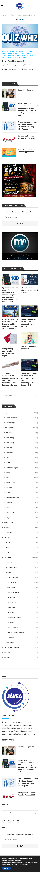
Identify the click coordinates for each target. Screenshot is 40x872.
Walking (23, 637)
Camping (23, 597)
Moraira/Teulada (22, 498)
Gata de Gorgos (22, 468)
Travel (22, 552)
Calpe (22, 458)
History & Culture (23, 617)
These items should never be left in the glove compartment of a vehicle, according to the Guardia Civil (29, 379)
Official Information (21, 647)
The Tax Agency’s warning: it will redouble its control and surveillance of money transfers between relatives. (10, 379)
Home (4, 15)
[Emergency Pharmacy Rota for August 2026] (9, 139)
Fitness (22, 547)
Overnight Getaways (23, 632)
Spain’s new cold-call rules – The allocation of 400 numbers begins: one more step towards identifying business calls (10, 295)
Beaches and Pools (23, 592)
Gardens (23, 612)
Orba (22, 508)
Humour (21, 527)
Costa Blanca (21, 428)
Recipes (21, 652)
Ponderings (22, 423)
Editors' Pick (21, 522)
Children (22, 562)
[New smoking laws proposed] (29, 338)
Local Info (21, 557)
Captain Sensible (22, 418)
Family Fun (23, 602)
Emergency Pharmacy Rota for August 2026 (27, 137)
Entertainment (22, 567)
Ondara (22, 503)
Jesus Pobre (22, 483)
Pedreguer (22, 513)
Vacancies (21, 657)
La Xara (22, 488)
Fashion (22, 542)
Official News (22, 582)
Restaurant (22, 642)
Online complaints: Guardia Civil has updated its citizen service (28, 322)
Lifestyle (21, 537)
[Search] (38, 5)
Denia (22, 463)
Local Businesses (22, 577)
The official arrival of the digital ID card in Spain (29, 290)
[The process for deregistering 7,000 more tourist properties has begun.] (10, 338)
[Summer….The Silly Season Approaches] (9, 152)
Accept (6, 868)
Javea (22, 478)
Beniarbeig (22, 438)
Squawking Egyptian (26, 90)
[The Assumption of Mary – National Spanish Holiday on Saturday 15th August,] (9, 125)
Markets (23, 622)
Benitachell (22, 453)
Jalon (22, 473)
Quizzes (22, 532)
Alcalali (22, 433)
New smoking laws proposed (28, 347)
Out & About (22, 587)
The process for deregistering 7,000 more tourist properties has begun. (10, 351)
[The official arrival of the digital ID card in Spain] (29, 279)
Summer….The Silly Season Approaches (26, 150)
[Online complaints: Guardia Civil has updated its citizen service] (29, 311)
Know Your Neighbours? (13, 61)
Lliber (22, 493)
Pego (22, 517)
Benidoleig (22, 443)
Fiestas (22, 572)
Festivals (23, 607)
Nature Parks (23, 627)
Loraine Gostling (10, 65)
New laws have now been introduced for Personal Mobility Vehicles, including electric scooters (10, 324)
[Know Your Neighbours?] (20, 35)
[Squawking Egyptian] (9, 93)
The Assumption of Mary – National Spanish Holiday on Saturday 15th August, (28, 125)
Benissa (22, 448)
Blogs (21, 413)
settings (24, 864)
